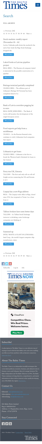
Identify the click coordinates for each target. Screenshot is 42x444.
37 (16, 34)
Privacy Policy (28, 432)
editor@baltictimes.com (16, 392)
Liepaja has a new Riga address (16, 191)
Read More (9, 54)
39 (21, 34)
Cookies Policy (19, 432)
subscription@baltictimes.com (20, 394)
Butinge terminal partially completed (18, 85)
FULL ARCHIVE (9, 23)
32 (4, 34)
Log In (16, 268)
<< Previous (7, 31)
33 (6, 34)
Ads (23, 268)
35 (11, 34)
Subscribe (6, 268)
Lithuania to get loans (12, 151)
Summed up (8, 231)
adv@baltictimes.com (17, 397)
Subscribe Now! (6, 355)
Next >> (29, 34)
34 (9, 34)
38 (19, 34)
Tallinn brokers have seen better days (18, 211)
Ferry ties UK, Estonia (12, 171)
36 (14, 34)
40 (24, 34)
